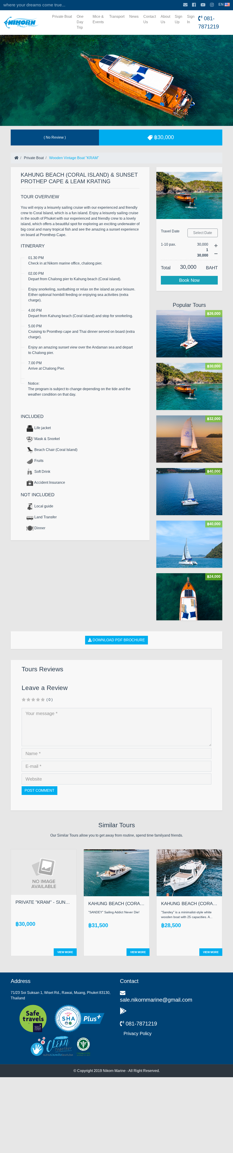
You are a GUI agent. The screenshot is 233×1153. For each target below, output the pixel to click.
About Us (165, 19)
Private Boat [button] (62, 16)
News (134, 16)
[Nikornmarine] (21, 22)
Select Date (202, 233)
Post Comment (39, 790)
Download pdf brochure (118, 640)
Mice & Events (98, 19)
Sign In (191, 19)
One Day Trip (80, 22)
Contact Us (149, 19)
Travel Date (170, 231)
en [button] (221, 4)
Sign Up (178, 19)
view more (65, 952)
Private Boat (33, 158)
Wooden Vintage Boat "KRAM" (73, 158)
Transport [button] (116, 16)
